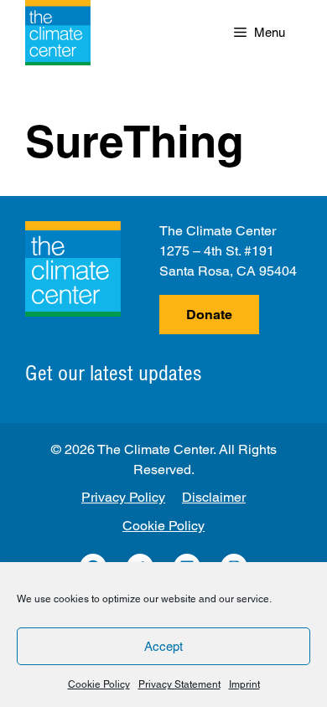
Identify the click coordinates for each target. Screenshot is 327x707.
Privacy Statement (179, 684)
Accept (163, 646)
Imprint (244, 684)
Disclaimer (214, 497)
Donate (209, 315)
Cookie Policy (99, 684)
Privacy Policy (123, 497)
